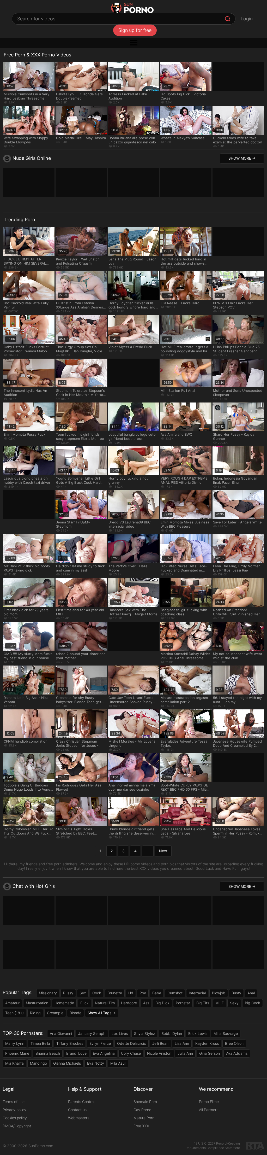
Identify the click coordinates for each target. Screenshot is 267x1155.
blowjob (218, 993)
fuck (84, 1003)
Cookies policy (15, 1118)
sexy (234, 1003)
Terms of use (14, 1101)
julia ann (185, 1053)
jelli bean (160, 1043)
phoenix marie (17, 1053)
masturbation (37, 1003)
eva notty (95, 1063)
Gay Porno (142, 1109)
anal (251, 993)
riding (35, 1013)
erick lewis (197, 1033)
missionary (48, 993)
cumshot (175, 993)
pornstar (183, 1003)
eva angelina (104, 1053)
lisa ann (182, 1043)
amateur (12, 1003)
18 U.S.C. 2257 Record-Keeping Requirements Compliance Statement (213, 1145)
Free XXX (141, 1126)
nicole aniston (159, 1053)
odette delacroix (131, 1043)
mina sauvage (226, 1033)
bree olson (234, 1043)
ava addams (236, 1053)
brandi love (76, 1053)
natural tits (105, 1003)
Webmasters (78, 1118)
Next (163, 851)
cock (96, 993)
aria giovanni (61, 1033)
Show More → (242, 158)
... (147, 851)
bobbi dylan (171, 1033)
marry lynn (14, 1043)
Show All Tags (99, 1013)
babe (156, 993)
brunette (114, 993)
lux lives (120, 1033)
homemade (64, 1003)
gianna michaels (67, 1063)
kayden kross (207, 1043)
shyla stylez (144, 1033)
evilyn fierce (100, 1043)
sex (83, 993)
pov (142, 993)
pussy (68, 993)
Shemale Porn (145, 1101)
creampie (55, 1013)
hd (130, 993)
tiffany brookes (69, 1043)
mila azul (117, 1063)
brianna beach (47, 1053)
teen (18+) (14, 1013)
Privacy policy (14, 1109)
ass (146, 1003)
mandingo (38, 1063)
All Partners (208, 1109)
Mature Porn (144, 1118)
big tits (202, 1003)
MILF (219, 1003)
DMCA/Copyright (17, 1126)
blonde (75, 1013)
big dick (162, 1003)
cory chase (131, 1053)
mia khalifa (14, 1063)
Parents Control (81, 1101)
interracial (197, 993)
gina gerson (209, 1053)
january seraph (91, 1033)
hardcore (129, 1003)
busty (236, 993)
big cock (252, 1003)
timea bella (40, 1043)
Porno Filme (209, 1101)
